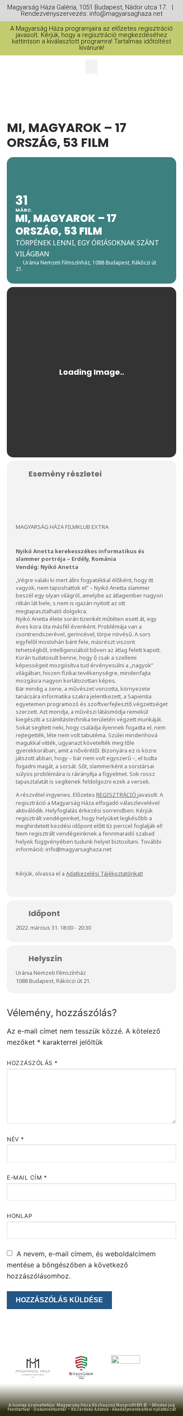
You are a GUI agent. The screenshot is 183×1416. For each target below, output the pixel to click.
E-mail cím (27, 1177)
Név (15, 1139)
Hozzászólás (32, 1063)
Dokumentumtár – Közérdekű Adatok (71, 1409)
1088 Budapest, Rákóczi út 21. (53, 981)
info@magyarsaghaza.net (79, 849)
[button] (91, 67)
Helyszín (45, 958)
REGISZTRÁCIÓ (116, 794)
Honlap (19, 1215)
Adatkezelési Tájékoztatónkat (104, 873)
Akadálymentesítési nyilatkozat (144, 1409)
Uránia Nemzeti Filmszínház (51, 973)
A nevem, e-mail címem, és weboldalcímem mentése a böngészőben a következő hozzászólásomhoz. (81, 1264)
